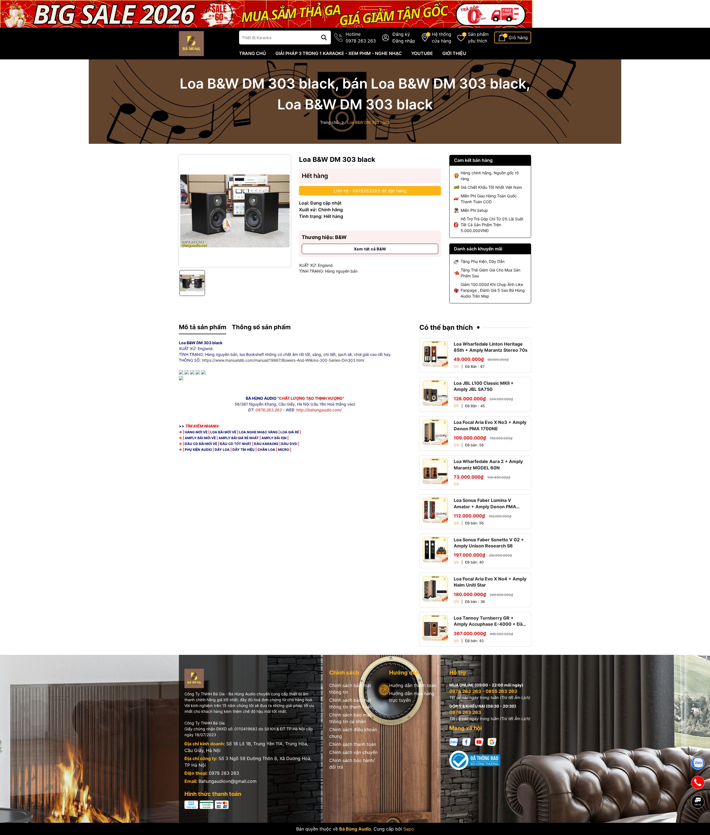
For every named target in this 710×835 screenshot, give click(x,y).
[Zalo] (453, 741)
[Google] (492, 741)
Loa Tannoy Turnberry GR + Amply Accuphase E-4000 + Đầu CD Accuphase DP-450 (489, 621)
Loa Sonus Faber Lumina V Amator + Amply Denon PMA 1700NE (485, 503)
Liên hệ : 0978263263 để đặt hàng (370, 190)
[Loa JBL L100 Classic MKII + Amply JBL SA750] (435, 393)
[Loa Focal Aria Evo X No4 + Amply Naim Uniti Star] (435, 589)
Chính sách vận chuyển (353, 752)
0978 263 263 (224, 773)
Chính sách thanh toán (352, 744)
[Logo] (191, 43)
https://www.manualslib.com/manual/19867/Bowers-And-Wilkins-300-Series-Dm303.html (283, 360)
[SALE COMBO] (266, 13)
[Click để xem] (234, 210)
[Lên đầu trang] (698, 821)
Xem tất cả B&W (370, 249)
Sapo (408, 829)
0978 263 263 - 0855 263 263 (483, 691)
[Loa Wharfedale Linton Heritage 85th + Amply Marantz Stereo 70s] (435, 354)
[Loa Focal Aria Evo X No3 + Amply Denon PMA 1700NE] (435, 432)
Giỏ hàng (518, 37)
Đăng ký (401, 34)
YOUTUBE (422, 53)
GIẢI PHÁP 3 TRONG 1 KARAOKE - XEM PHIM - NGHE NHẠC (338, 53)
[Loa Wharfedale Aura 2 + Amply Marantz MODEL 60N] (435, 471)
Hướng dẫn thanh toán (412, 685)
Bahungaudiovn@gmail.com (228, 781)
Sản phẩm (478, 37)
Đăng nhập (403, 41)
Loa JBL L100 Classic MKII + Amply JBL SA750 (484, 386)
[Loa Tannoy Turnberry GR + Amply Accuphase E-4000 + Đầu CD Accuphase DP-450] (435, 628)
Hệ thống (441, 37)
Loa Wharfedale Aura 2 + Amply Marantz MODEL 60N (488, 464)
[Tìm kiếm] (324, 37)
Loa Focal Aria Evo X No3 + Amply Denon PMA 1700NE (490, 425)
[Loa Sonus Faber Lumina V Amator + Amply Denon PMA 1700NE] (435, 510)
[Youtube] (479, 741)
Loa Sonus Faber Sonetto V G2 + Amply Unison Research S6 (489, 543)
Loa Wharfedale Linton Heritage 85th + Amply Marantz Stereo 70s (491, 347)
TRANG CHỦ (252, 53)
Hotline (361, 37)
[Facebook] (466, 741)
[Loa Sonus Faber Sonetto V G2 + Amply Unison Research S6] (435, 549)
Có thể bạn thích (446, 327)
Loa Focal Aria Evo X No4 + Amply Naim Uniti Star (490, 582)
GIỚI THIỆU (454, 53)
